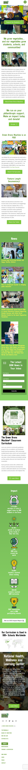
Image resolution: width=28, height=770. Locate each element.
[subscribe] (2, 721)
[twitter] (9, 721)
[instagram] (16, 721)
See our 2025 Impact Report (13, 620)
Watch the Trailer (14, 222)
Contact (3, 763)
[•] (12, 32)
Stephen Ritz (4, 738)
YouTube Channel (14, 167)
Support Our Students (13, 22)
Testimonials (4, 730)
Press (2, 760)
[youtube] (12, 721)
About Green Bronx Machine (14, 102)
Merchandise (4, 746)
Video (2, 757)
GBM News (4, 754)
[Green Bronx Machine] (6, 3)
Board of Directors (6, 733)
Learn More (15, 478)
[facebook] (6, 721)
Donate (13, 124)
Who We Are (4, 736)
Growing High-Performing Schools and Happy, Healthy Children (12, 261)
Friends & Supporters (7, 749)
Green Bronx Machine (7, 726)
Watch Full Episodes (14, 172)
